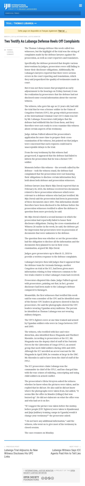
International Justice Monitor (28, 36)
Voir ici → (62, 31)
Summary (10, 54)
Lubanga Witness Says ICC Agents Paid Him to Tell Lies (66, 452)
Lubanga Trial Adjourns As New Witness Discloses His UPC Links (21, 453)
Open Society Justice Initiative (28, 9)
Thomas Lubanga (24, 23)
